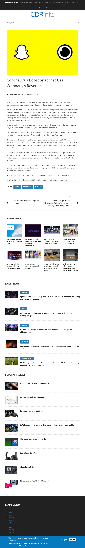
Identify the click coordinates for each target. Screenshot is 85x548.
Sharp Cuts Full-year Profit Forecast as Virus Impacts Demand (70, 241)
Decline (72, 540)
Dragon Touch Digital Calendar (32, 397)
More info (23, 546)
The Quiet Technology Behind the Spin (35, 439)
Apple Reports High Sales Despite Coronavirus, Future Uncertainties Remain (70, 267)
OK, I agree (63, 540)
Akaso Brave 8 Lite (27, 467)
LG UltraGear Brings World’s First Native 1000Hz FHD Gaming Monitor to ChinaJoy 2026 (37, 2)
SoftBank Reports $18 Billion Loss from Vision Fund (14, 241)
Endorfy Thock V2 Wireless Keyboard (34, 383)
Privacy (11, 530)
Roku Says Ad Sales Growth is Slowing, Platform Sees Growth (14, 266)
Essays (11, 520)
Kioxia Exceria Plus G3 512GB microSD (35, 481)
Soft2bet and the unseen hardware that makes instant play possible (47, 425)
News (11, 515)
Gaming (24, 292)
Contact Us (13, 532)
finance (38, 187)
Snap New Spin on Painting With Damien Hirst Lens (32, 266)
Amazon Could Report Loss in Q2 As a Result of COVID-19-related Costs (51, 267)
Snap (17, 187)
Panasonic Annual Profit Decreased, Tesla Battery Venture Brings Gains (33, 242)
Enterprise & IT (15, 94)
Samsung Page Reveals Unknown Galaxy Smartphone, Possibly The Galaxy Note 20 (58, 203)
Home (11, 513)
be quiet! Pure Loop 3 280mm (31, 411)
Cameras (25, 342)
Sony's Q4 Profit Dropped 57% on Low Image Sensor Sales (51, 241)
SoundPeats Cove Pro (28, 453)
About (11, 523)
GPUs (23, 309)
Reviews (12, 518)
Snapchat (27, 187)
